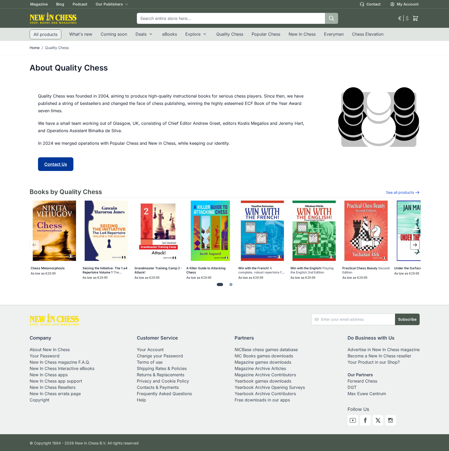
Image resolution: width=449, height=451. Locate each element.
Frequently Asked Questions (164, 393)
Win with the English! (312, 270)
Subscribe (407, 319)
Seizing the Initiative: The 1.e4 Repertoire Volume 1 (105, 270)
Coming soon (114, 34)
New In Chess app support (56, 381)
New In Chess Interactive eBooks (62, 368)
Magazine (39, 4)
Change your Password (160, 355)
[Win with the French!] (262, 231)
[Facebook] (365, 420)
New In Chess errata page (55, 393)
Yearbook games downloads (263, 381)
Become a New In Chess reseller (379, 355)
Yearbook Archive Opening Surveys (270, 387)
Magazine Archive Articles (260, 368)
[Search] (331, 18)
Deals (141, 34)
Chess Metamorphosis (48, 268)
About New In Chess (50, 349)
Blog (60, 4)
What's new (80, 34)
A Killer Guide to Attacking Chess (206, 270)
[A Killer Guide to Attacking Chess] (210, 231)
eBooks (169, 34)
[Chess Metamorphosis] (54, 231)
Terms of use (150, 362)
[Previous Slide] (34, 245)
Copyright (39, 399)
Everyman (334, 34)
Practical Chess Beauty (366, 270)
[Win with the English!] (314, 231)
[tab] (220, 284)
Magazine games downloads (263, 362)
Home (35, 47)
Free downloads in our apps (262, 399)
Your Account (150, 349)
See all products (400, 192)
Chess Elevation (367, 34)
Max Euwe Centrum (367, 393)
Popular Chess (266, 34)
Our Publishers (109, 4)
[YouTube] (353, 420)
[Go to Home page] (53, 18)
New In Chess (302, 34)
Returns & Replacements (160, 374)
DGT (352, 387)
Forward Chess (362, 381)
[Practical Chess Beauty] (366, 231)
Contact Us (55, 164)
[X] (378, 420)
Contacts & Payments (158, 387)
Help (141, 399)
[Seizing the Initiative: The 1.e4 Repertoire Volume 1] (106, 231)
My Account (408, 4)
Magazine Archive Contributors (265, 374)
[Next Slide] (415, 245)
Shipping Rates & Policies (162, 368)
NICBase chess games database (266, 349)
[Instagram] (390, 420)
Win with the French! (261, 270)
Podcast (80, 4)
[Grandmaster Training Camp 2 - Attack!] (158, 231)
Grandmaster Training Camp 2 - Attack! (158, 270)
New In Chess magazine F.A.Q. (60, 362)
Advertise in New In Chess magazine (384, 349)
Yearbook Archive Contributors (265, 393)
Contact (373, 4)
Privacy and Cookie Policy (163, 381)
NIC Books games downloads (264, 355)
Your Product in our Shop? (374, 362)
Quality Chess (229, 34)
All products (45, 34)
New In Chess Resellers (52, 387)
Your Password (44, 355)
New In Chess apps (49, 374)
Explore (193, 34)
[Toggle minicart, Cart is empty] (415, 18)
